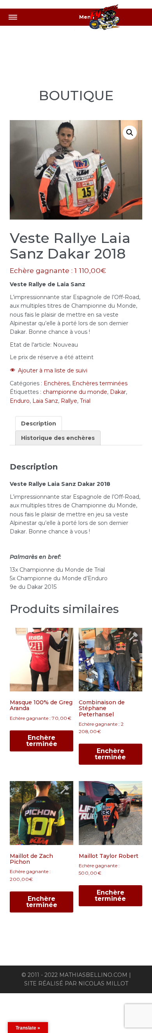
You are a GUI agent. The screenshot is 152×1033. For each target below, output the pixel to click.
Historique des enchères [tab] (58, 437)
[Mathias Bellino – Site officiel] (113, 18)
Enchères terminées (99, 383)
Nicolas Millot (103, 983)
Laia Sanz (45, 400)
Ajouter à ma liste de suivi (52, 370)
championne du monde (75, 391)
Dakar (118, 391)
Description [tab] (38, 423)
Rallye (69, 400)
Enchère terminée (41, 741)
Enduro (20, 400)
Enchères (56, 383)
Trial (85, 400)
